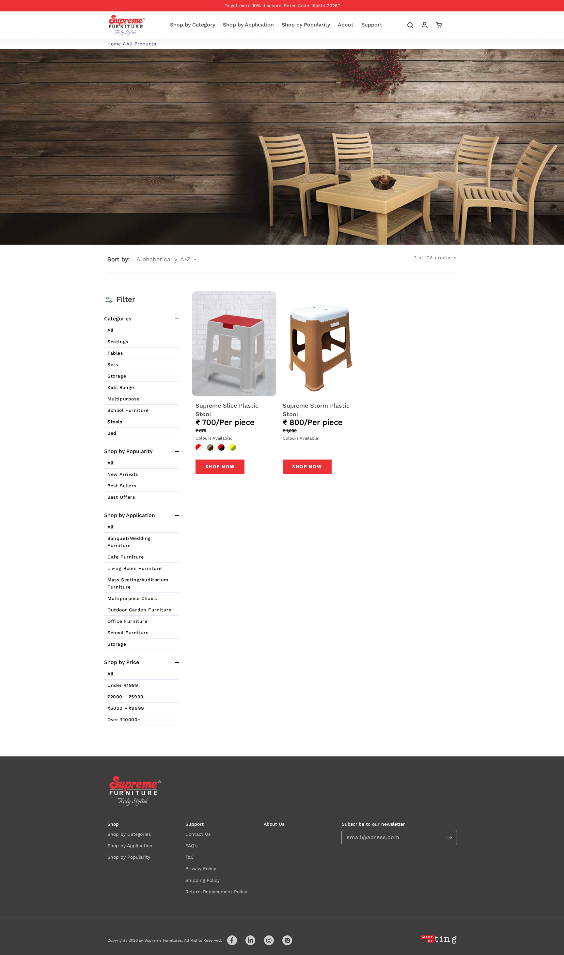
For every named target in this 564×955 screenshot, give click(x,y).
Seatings (117, 341)
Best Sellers (121, 485)
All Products (141, 43)
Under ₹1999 (122, 685)
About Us (274, 824)
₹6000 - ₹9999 (125, 708)
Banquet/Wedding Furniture (129, 542)
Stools (114, 421)
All (110, 330)
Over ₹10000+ (123, 719)
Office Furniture (127, 621)
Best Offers (121, 497)
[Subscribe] (449, 837)
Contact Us (198, 834)
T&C (189, 857)
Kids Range (120, 387)
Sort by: (118, 259)
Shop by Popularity (128, 857)
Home (114, 43)
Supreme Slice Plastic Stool (227, 409)
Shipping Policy (202, 880)
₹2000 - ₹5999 (125, 696)
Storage (116, 376)
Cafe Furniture (125, 556)
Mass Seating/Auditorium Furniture (137, 583)
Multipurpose (123, 398)
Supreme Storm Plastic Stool (316, 409)
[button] (410, 25)
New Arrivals (122, 474)
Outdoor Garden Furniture (139, 609)
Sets (112, 364)
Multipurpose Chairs (132, 598)
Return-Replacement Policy (216, 891)
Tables (115, 353)
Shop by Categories (129, 834)
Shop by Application (129, 845)
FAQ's (191, 845)
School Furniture (128, 410)
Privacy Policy (200, 868)
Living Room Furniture (134, 568)
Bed (112, 433)
